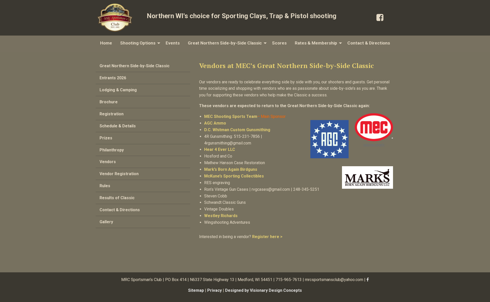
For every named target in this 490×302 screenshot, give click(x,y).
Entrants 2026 (113, 77)
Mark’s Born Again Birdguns (230, 169)
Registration (112, 113)
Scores (279, 43)
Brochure (109, 101)
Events (173, 43)
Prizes (106, 138)
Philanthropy (112, 150)
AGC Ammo (215, 123)
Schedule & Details (118, 126)
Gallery (106, 221)
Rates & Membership (316, 43)
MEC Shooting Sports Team (230, 116)
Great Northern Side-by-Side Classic (225, 43)
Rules (105, 185)
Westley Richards (221, 215)
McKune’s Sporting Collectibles (234, 176)
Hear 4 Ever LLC (219, 149)
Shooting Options (137, 43)
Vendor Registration (119, 173)
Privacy (214, 290)
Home (106, 43)
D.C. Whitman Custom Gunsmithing (237, 129)
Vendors (108, 161)
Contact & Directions (368, 43)
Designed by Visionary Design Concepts (263, 290)
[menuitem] (106, 43)
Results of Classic (117, 197)
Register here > (267, 236)
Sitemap (196, 290)
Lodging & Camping (118, 89)
